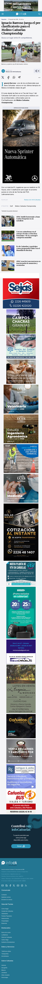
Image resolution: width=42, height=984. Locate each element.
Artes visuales (5, 975)
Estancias (4, 923)
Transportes (4, 953)
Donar (19, 846)
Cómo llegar (4, 908)
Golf (11, 206)
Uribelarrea (4, 913)
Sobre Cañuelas (7, 961)
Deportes (4, 19)
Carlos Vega (4, 939)
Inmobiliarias (5, 956)
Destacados (5, 928)
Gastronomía (5, 918)
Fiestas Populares (6, 916)
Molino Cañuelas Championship (25, 206)
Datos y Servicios (7, 947)
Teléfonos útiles (6, 951)
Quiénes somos (6, 897)
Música (3, 970)
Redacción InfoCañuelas (32, 200)
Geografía (4, 967)
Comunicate (5, 890)
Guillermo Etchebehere (8, 942)
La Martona (4, 935)
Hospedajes (5, 921)
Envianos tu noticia (6, 899)
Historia (3, 965)
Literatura (4, 972)
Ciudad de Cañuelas (7, 911)
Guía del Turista (7, 904)
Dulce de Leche (6, 932)
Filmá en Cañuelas (6, 937)
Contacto (4, 894)
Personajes (4, 977)
